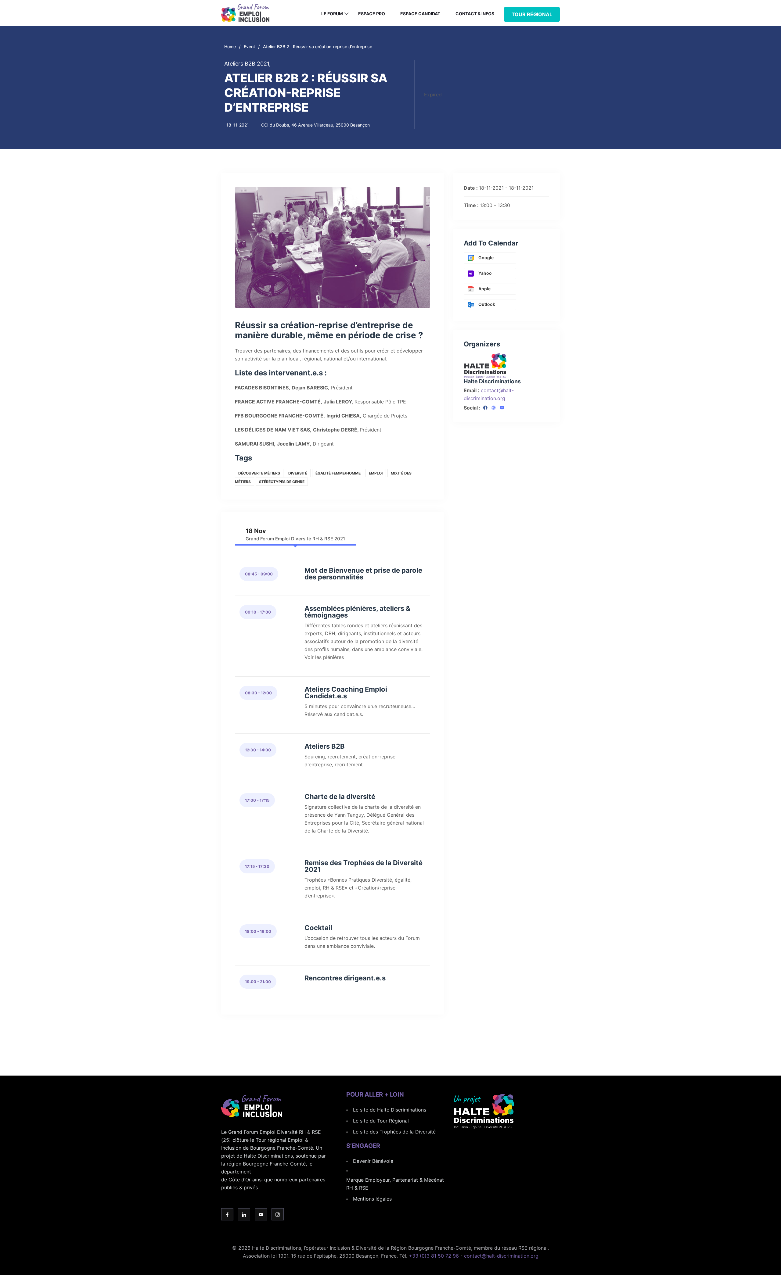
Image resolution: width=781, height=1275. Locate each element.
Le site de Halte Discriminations (389, 1110)
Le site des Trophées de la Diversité (394, 1132)
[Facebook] (485, 408)
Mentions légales (372, 1199)
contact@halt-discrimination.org (501, 1256)
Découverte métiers (259, 473)
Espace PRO (371, 13)
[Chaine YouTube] (502, 408)
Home (230, 46)
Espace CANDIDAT (420, 13)
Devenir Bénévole (373, 1161)
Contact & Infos (474, 13)
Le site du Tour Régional (381, 1121)
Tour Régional (532, 14)
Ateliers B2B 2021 (247, 63)
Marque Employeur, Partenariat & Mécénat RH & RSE (395, 1184)
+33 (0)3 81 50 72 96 (434, 1256)
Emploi (376, 473)
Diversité (297, 473)
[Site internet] (493, 408)
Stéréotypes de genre (281, 481)
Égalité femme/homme (338, 473)
